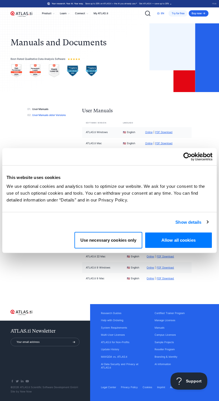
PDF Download (164, 132)
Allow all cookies (178, 240)
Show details (188, 221)
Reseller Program (165, 349)
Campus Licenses (165, 334)
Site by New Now (21, 391)
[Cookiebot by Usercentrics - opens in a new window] (187, 156)
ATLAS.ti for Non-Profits (115, 342)
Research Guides (111, 313)
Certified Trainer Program (170, 313)
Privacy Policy (129, 387)
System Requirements (114, 327)
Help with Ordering (112, 320)
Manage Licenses (165, 320)
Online (149, 132)
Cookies (147, 387)
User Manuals (40, 109)
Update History (110, 349)
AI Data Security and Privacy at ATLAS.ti (119, 366)
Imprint (161, 387)
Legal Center (108, 387)
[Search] (148, 13)
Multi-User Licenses (113, 334)
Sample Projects (164, 342)
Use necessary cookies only (108, 240)
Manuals (160, 327)
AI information (163, 364)
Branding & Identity (166, 356)
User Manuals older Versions (49, 115)
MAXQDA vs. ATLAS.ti (114, 356)
